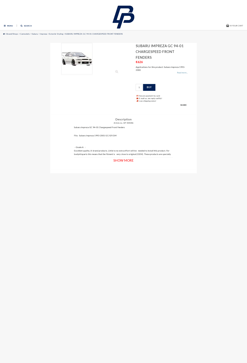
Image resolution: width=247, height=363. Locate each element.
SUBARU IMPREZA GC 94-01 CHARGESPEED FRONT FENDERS (94, 34)
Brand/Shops (12, 34)
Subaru (35, 34)
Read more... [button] (182, 73)
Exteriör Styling (56, 34)
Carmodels (25, 34)
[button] (117, 71)
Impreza (43, 34)
